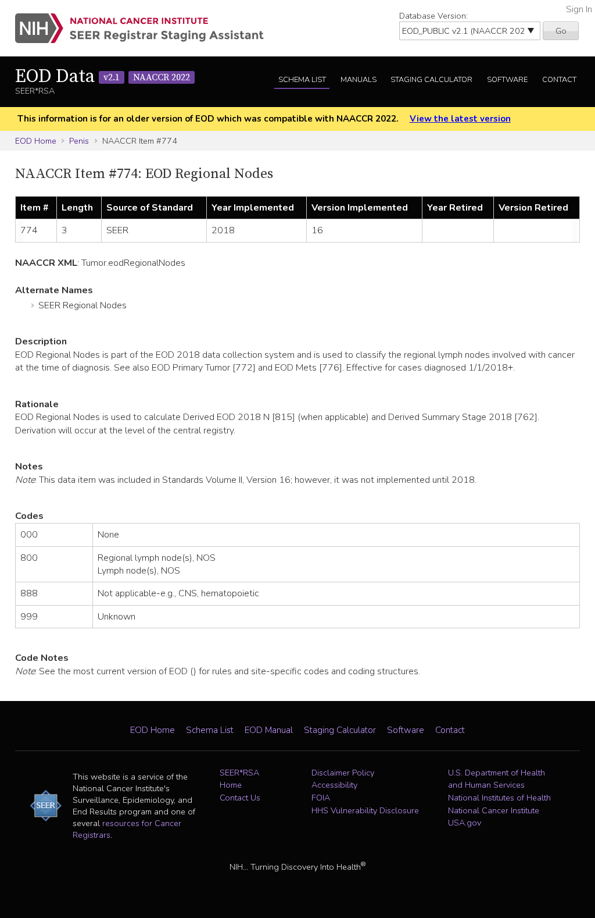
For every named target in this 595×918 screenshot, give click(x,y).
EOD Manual (269, 730)
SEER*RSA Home (239, 779)
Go (561, 31)
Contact (559, 79)
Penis (79, 141)
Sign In (579, 9)
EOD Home (35, 141)
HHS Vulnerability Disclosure (365, 810)
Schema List (302, 79)
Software (507, 79)
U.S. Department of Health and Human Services (496, 779)
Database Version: (433, 16)
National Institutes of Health (499, 797)
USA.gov (464, 822)
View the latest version (460, 118)
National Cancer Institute (493, 810)
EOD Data (102, 76)
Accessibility (334, 785)
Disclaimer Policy (342, 772)
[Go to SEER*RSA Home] (146, 28)
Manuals (358, 79)
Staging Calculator (431, 79)
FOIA (320, 797)
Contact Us (240, 797)
